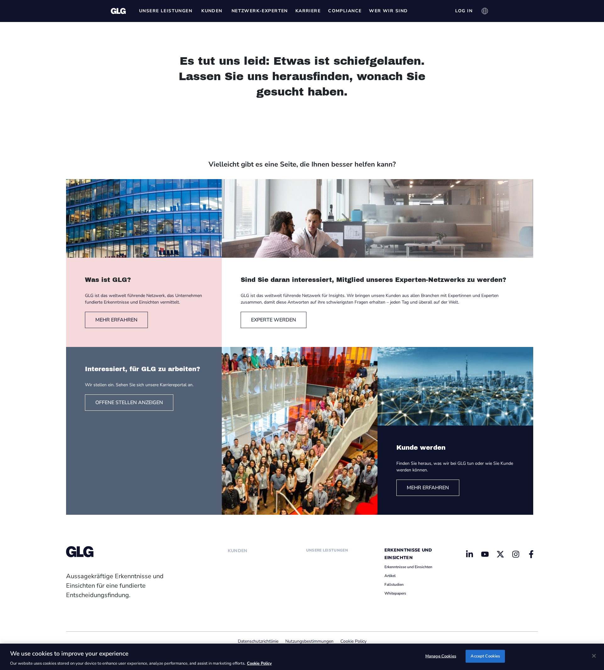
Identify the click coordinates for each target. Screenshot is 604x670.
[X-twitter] (500, 554)
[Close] (594, 656)
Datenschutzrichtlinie (258, 641)
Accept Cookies (485, 656)
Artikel (390, 575)
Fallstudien (394, 584)
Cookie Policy (353, 641)
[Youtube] (485, 554)
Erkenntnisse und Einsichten (408, 566)
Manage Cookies (440, 656)
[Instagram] (515, 554)
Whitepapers (395, 593)
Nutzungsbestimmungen (309, 641)
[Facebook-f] (531, 554)
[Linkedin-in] (470, 554)
